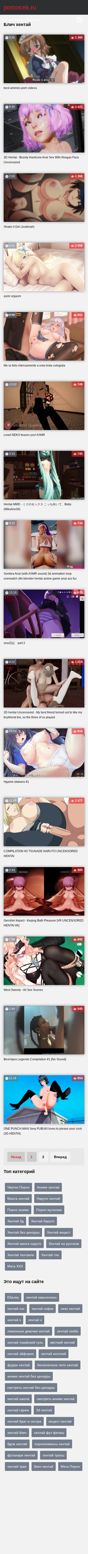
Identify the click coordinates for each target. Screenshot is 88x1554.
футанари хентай (21, 1455)
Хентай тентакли (20, 1255)
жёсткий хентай (62, 1342)
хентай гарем (18, 1410)
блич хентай (43, 1466)
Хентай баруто (43, 1221)
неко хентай (70, 1309)
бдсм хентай (17, 1444)
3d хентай (44, 1410)
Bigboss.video (12, 20)
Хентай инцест (58, 1232)
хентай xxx (15, 1309)
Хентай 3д (15, 1221)
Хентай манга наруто (24, 1244)
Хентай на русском (64, 1244)
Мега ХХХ (15, 1266)
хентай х (35, 1320)
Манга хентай (18, 1198)
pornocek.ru (20, 7)
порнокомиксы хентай (52, 1444)
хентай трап (17, 1466)
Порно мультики (49, 1210)
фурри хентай (18, 1365)
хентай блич (17, 1433)
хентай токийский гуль (25, 1342)
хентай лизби (67, 1331)
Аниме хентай (48, 1187)
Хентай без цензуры (23, 1232)
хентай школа (18, 1399)
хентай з (14, 1320)
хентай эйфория (20, 1354)
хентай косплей (53, 1354)
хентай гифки (42, 1309)
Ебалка (13, 1297)
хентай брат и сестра (24, 1421)
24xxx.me (33, 20)
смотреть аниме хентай (56, 1399)
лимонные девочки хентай (28, 1331)
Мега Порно (70, 1466)
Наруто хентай (48, 1198)
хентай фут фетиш (49, 1433)
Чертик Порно (18, 1187)
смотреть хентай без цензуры (31, 1388)
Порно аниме (18, 1210)
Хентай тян (50, 1255)
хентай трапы (53, 1455)
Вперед (60, 1157)
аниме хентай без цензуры (28, 1376)
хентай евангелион (41, 1297)
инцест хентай (60, 1421)
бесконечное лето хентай (57, 1365)
